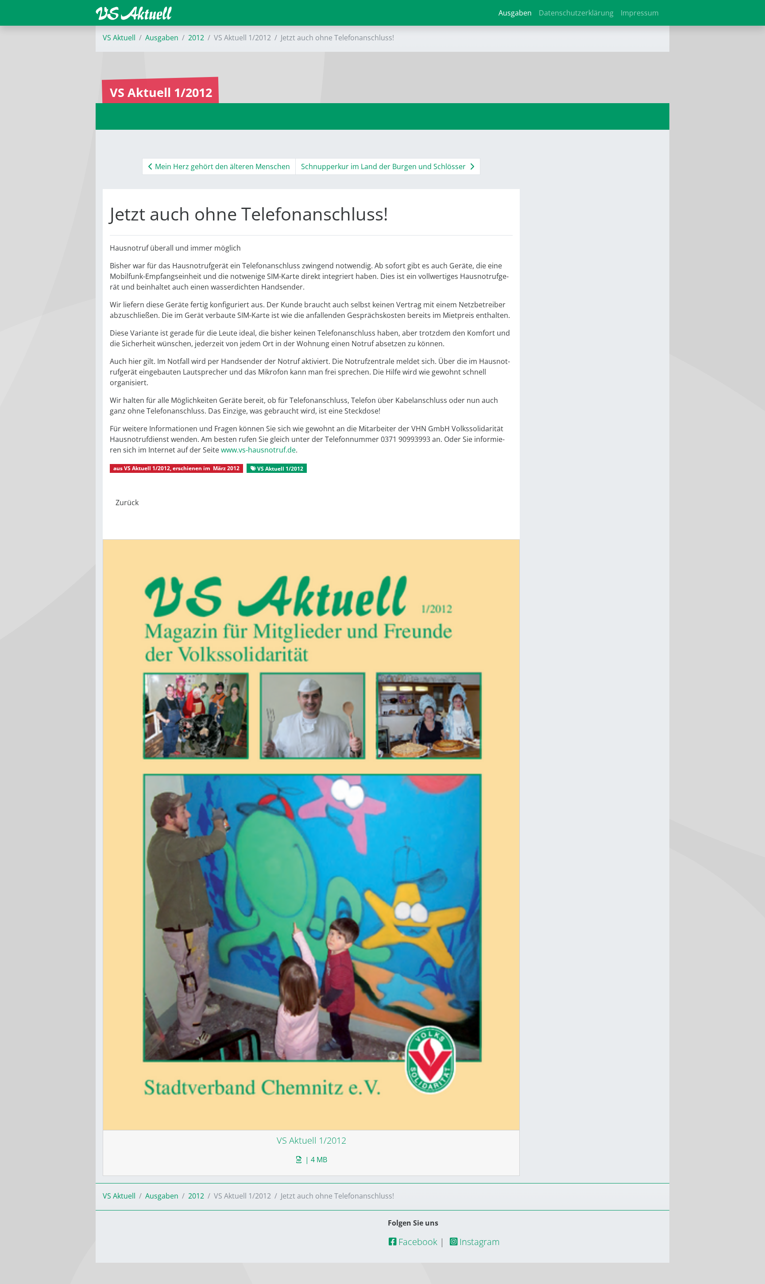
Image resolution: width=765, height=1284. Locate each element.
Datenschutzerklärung (576, 13)
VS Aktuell (119, 38)
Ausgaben (515, 13)
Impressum (640, 13)
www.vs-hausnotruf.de (258, 450)
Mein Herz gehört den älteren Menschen (221, 166)
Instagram (478, 1242)
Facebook (416, 1242)
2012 (196, 38)
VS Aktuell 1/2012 (147, 468)
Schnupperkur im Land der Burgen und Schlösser (384, 166)
